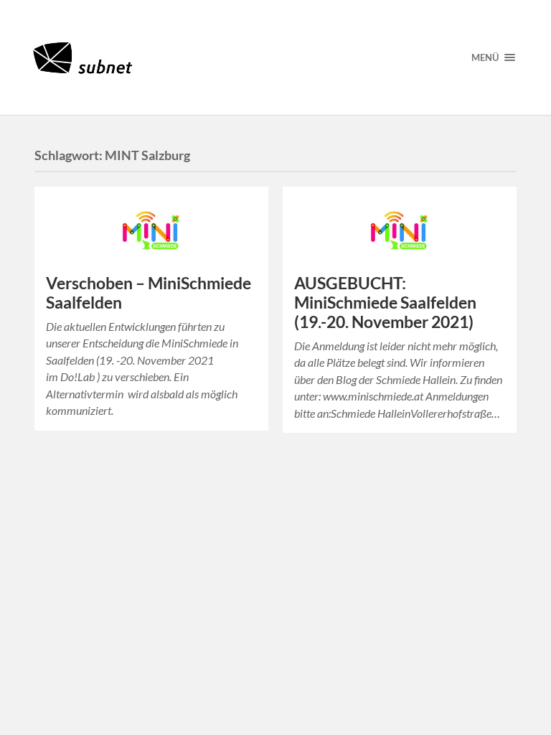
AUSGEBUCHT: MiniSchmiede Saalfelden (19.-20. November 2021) (385, 302)
